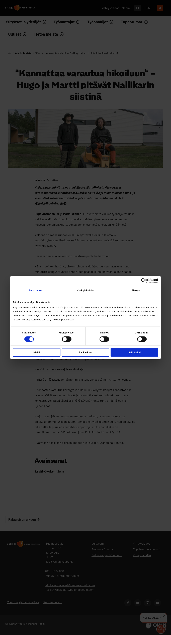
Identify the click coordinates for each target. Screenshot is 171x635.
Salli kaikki (134, 352)
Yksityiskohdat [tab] (85, 290)
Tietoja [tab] (136, 290)
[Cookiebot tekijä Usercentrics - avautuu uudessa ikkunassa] (143, 280)
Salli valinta (85, 352)
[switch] (66, 339)
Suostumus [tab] (35, 290)
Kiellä (36, 352)
